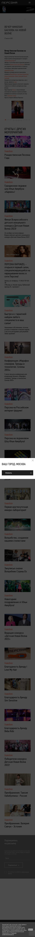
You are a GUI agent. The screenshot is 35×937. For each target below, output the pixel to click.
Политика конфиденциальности (9, 933)
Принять (30, 929)
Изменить (8, 473)
